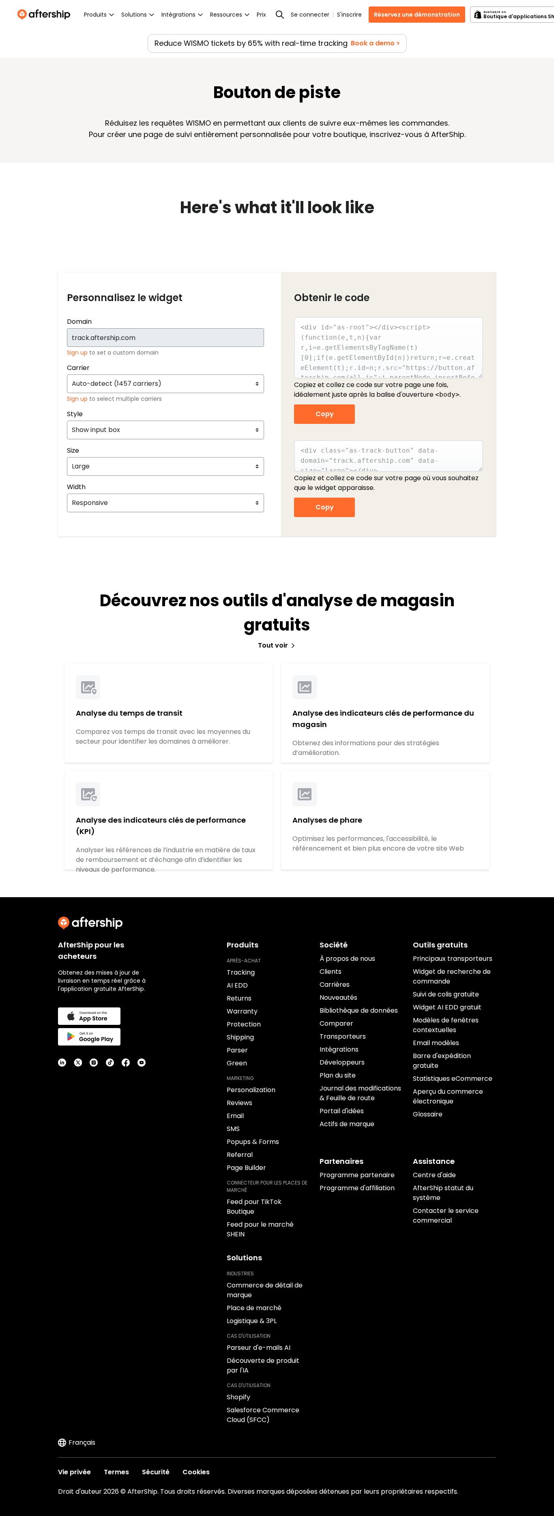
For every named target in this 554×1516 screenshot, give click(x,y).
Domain (79, 321)
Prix (261, 15)
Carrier (78, 367)
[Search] (280, 15)
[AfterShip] (45, 14)
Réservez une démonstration (417, 15)
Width (76, 487)
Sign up (78, 353)
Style (75, 414)
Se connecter (310, 15)
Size (73, 450)
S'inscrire (349, 15)
